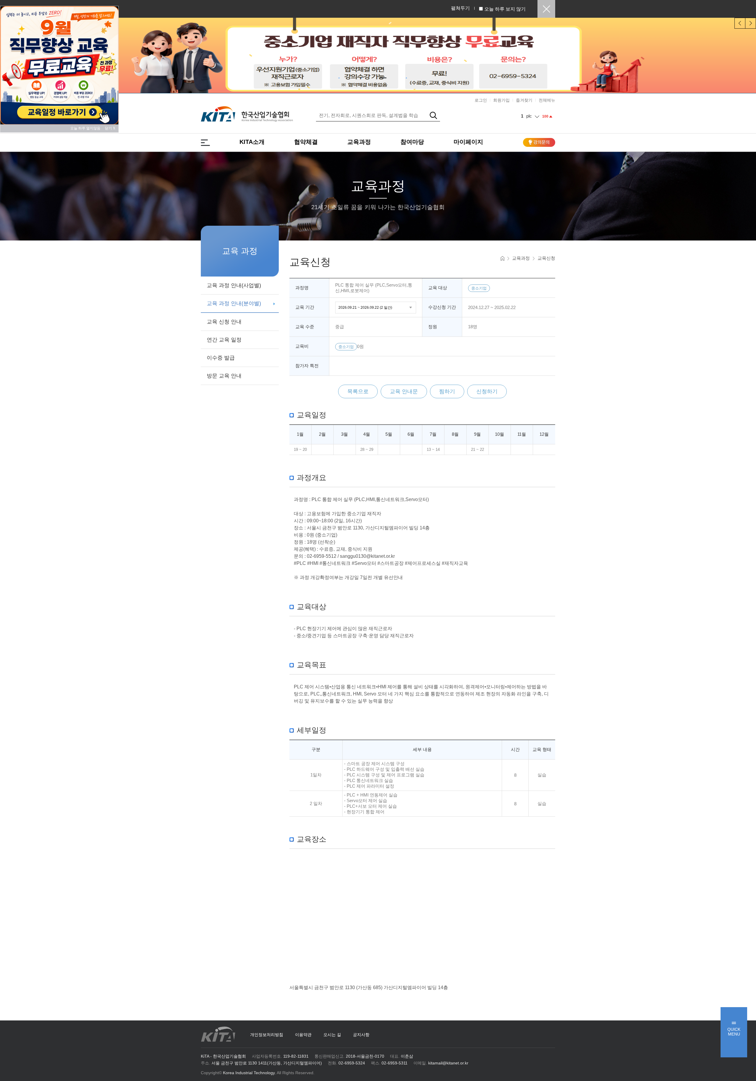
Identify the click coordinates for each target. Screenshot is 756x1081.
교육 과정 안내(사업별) (234, 285)
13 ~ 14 (433, 449)
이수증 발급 (221, 358)
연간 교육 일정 (224, 340)
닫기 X (110, 128)
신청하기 (487, 391)
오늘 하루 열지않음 (87, 128)
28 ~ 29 (366, 449)
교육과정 (359, 142)
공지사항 (361, 1034)
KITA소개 (252, 142)
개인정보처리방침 (266, 1034)
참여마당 (412, 142)
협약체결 (306, 142)
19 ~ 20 (300, 449)
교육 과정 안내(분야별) (234, 303)
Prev (739, 23)
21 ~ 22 (477, 449)
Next (750, 23)
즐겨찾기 (524, 100)
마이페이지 (468, 142)
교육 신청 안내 (224, 322)
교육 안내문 (404, 391)
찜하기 (447, 391)
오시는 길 (332, 1034)
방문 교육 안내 (224, 376)
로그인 (481, 100)
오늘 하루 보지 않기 (505, 9)
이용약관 (303, 1034)
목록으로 (358, 391)
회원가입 (501, 100)
